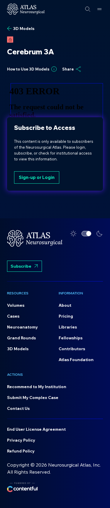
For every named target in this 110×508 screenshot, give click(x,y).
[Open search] (87, 9)
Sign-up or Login (37, 177)
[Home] (26, 9)
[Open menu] (99, 9)
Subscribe (21, 266)
